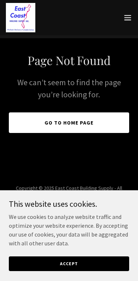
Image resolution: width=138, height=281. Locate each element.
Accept (69, 263)
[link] (20, 17)
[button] (127, 17)
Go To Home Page (69, 122)
